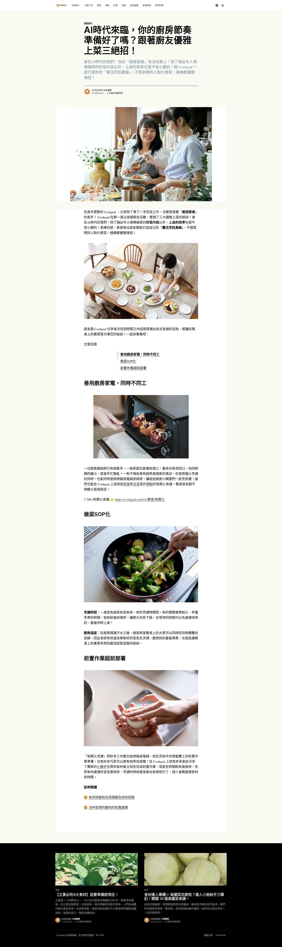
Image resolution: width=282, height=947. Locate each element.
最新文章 (208, 935)
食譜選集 (146, 5)
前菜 (126, 484)
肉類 (124, 5)
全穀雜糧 (134, 5)
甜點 (149, 484)
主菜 (136, 484)
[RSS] (223, 5)
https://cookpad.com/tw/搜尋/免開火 (140, 499)
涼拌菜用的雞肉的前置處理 (108, 807)
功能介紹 (88, 5)
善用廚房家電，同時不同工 (139, 354)
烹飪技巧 (88, 23)
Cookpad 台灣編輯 (101, 90)
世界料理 (159, 5)
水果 (115, 5)
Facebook (221, 935)
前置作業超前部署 (133, 368)
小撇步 (102, 766)
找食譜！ (76, 5)
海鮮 (107, 5)
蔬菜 (99, 5)
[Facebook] (217, 5)
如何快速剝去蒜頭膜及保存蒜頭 (111, 797)
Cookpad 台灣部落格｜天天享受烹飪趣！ (75, 935)
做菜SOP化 (128, 361)
